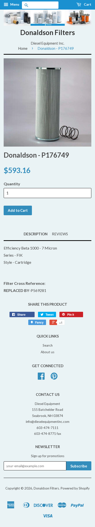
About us (47, 352)
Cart (87, 4)
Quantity (12, 183)
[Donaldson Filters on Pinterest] (54, 378)
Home (23, 48)
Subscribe (78, 466)
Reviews (60, 234)
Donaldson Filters (47, 32)
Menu (14, 4)
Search (48, 345)
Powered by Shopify (75, 488)
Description (36, 234)
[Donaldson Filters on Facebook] (41, 378)
